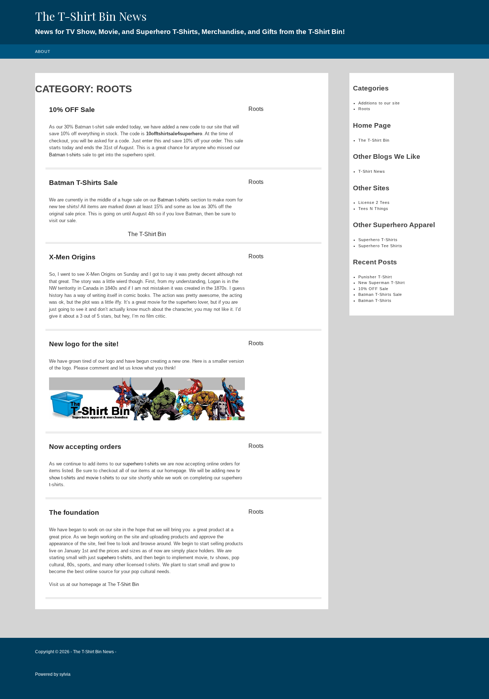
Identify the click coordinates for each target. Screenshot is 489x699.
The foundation (74, 512)
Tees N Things (373, 208)
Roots (255, 109)
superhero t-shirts (141, 463)
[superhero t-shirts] (147, 418)
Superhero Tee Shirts (380, 246)
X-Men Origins (72, 257)
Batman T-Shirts (375, 300)
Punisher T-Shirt (375, 277)
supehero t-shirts (114, 557)
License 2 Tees (374, 202)
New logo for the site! (83, 344)
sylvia (65, 674)
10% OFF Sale (72, 109)
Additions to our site (379, 103)
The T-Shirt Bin (147, 234)
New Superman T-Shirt (381, 282)
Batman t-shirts (65, 154)
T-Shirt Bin (128, 584)
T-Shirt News (371, 171)
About (42, 51)
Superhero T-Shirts (378, 240)
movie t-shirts (100, 477)
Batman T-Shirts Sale (83, 182)
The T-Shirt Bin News (91, 16)
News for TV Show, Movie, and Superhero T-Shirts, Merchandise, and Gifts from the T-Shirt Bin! (190, 31)
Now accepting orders (85, 446)
